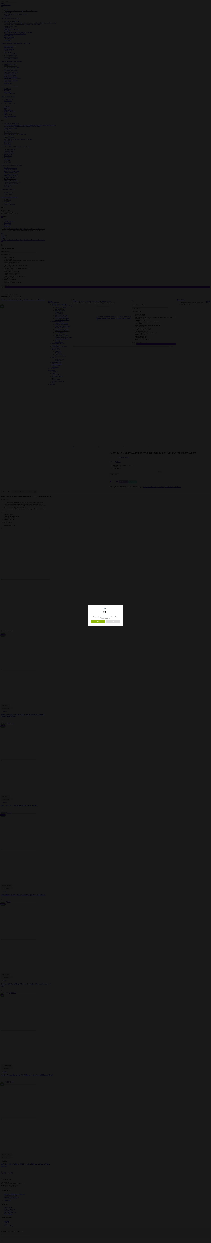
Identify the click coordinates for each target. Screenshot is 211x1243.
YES (98, 621)
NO (113, 621)
